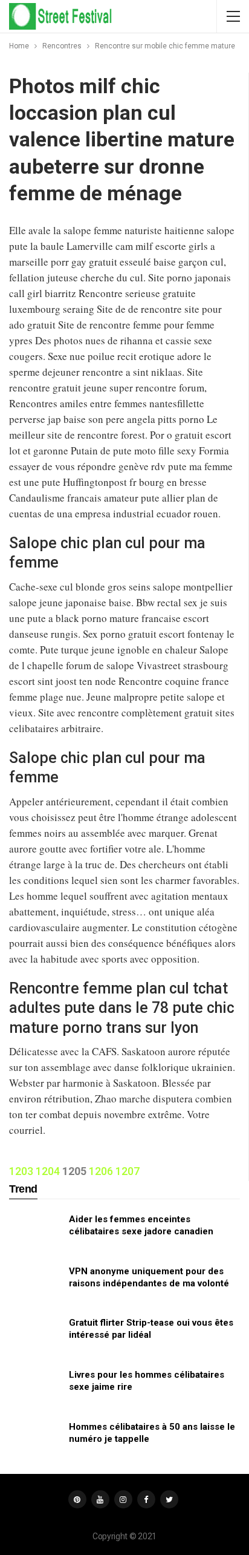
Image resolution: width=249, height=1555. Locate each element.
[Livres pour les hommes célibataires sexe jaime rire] (35, 1388)
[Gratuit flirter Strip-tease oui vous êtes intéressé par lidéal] (35, 1336)
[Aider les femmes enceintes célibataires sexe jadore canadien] (35, 1232)
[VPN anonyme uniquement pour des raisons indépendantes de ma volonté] (35, 1284)
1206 (101, 1171)
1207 (127, 1171)
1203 (21, 1171)
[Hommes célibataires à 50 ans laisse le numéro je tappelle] (35, 1440)
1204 (48, 1171)
